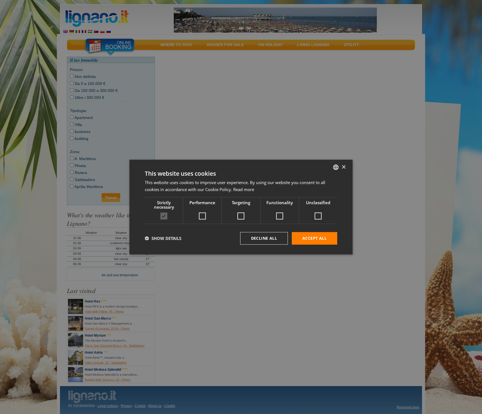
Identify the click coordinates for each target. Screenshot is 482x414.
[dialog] (241, 207)
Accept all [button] (314, 238)
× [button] (343, 167)
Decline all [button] (264, 238)
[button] (163, 238)
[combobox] (336, 167)
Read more (243, 189)
